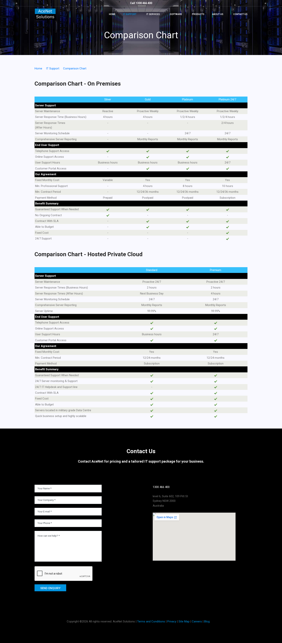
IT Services (153, 14)
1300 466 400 (161, 487)
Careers (197, 621)
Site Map (184, 621)
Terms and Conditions (151, 621)
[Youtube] (180, 566)
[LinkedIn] (155, 566)
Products (198, 14)
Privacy (171, 621)
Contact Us (240, 14)
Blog (207, 621)
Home (112, 14)
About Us (217, 14)
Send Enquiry (50, 588)
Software (176, 14)
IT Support (129, 14)
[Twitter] (167, 566)
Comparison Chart (74, 68)
